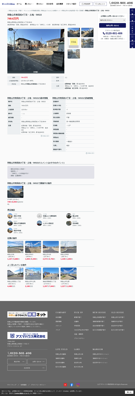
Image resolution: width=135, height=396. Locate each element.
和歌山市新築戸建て (99, 317)
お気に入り (101, 4)
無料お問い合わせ (112, 25)
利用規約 (24, 385)
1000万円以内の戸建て (81, 330)
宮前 (73, 84)
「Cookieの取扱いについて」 (21, 393)
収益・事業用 (78, 334)
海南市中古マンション (100, 358)
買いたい (28, 4)
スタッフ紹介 (71, 4)
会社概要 (59, 4)
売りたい (39, 4)
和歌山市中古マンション (101, 354)
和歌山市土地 (78, 354)
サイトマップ (11, 385)
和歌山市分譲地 (61, 354)
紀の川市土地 (78, 367)
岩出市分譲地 (60, 362)
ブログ (58, 330)
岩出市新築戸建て (99, 326)
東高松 (21, 22)
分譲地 (76, 321)
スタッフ (58, 326)
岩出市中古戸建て (117, 326)
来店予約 (17, 361)
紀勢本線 (68, 84)
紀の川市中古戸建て (118, 330)
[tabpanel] (80, 43)
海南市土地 (78, 358)
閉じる (129, 392)
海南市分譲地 (60, 358)
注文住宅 (49, 4)
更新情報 (58, 321)
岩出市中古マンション (100, 362)
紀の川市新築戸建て (99, 330)
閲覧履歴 (87, 4)
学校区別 (77, 326)
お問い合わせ (36, 361)
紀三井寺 (75, 88)
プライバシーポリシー (38, 385)
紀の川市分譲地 (61, 367)
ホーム (19, 4)
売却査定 (132, 39)
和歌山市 (16, 22)
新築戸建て (78, 317)
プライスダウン (79, 338)
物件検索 (132, 12)
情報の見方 (46, 136)
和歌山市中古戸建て (118, 317)
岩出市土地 (78, 362)
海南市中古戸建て (117, 321)
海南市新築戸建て (99, 321)
